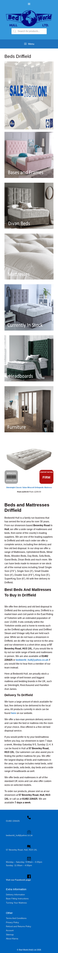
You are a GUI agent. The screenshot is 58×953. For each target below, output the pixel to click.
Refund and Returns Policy (18, 926)
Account (10, 930)
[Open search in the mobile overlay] (29, 31)
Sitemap (10, 934)
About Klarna (12, 938)
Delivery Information (15, 894)
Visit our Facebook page (18, 880)
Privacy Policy (12, 922)
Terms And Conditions (16, 918)
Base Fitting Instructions (17, 898)
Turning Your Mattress (16, 903)
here (13, 713)
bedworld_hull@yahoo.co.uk (32, 660)
